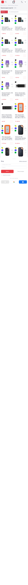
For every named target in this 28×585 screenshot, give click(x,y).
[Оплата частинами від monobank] (2, 16)
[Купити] (11, 33)
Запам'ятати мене (6, 175)
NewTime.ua (3, 5)
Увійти (7, 171)
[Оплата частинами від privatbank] (2, 18)
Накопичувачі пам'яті (13, 5)
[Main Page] (14, 1)
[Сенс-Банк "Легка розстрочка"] (2, 21)
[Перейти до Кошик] (25, 2)
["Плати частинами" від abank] (2, 23)
